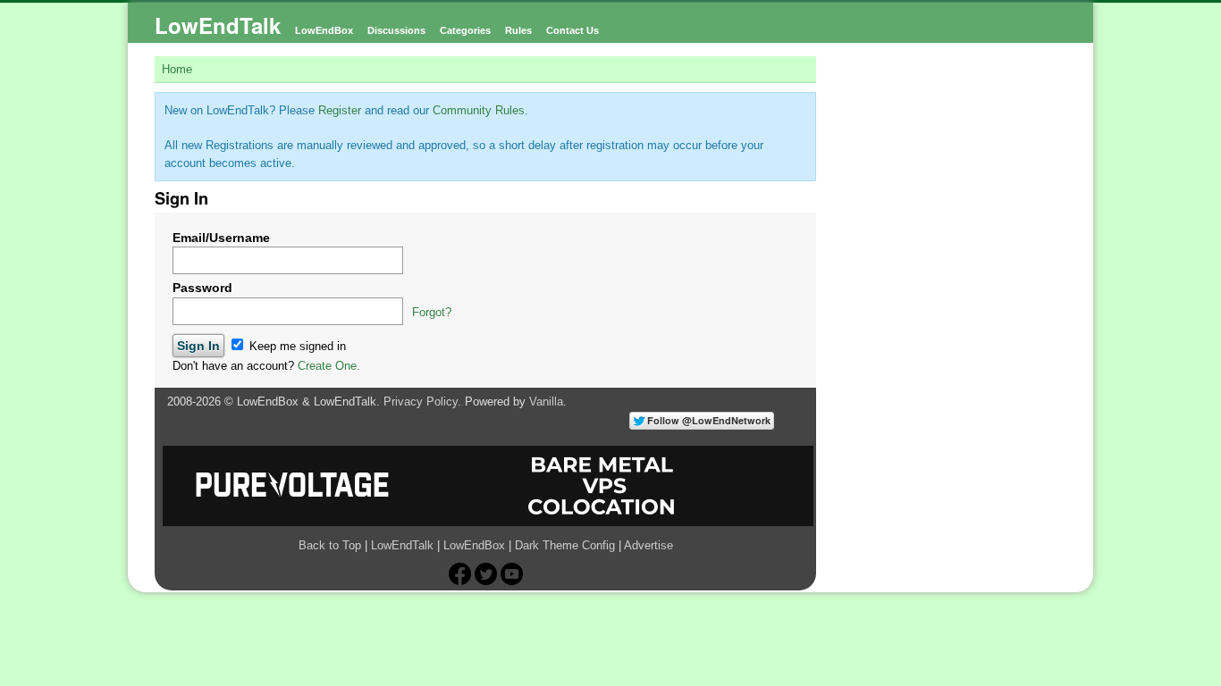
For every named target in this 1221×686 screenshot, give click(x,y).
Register (339, 110)
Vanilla (546, 401)
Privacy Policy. (422, 401)
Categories (465, 30)
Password (202, 287)
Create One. (329, 365)
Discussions (396, 30)
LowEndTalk (218, 25)
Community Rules (479, 110)
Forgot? (431, 312)
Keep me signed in (296, 346)
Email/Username (221, 237)
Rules (518, 30)
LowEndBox (324, 30)
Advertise (648, 545)
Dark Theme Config (565, 545)
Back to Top (330, 545)
